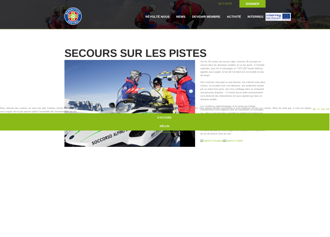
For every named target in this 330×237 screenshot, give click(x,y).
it (319, 109)
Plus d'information (165, 132)
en (322, 109)
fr (327, 109)
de (314, 109)
